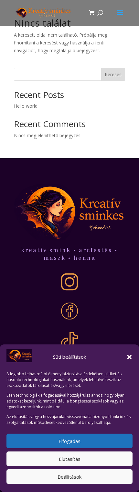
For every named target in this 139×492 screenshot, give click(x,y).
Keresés (113, 74)
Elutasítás (69, 459)
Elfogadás (69, 441)
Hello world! (26, 106)
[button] (129, 357)
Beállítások (69, 477)
